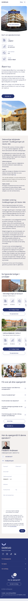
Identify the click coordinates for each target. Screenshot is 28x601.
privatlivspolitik (13, 526)
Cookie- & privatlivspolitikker (9, 593)
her (15, 174)
